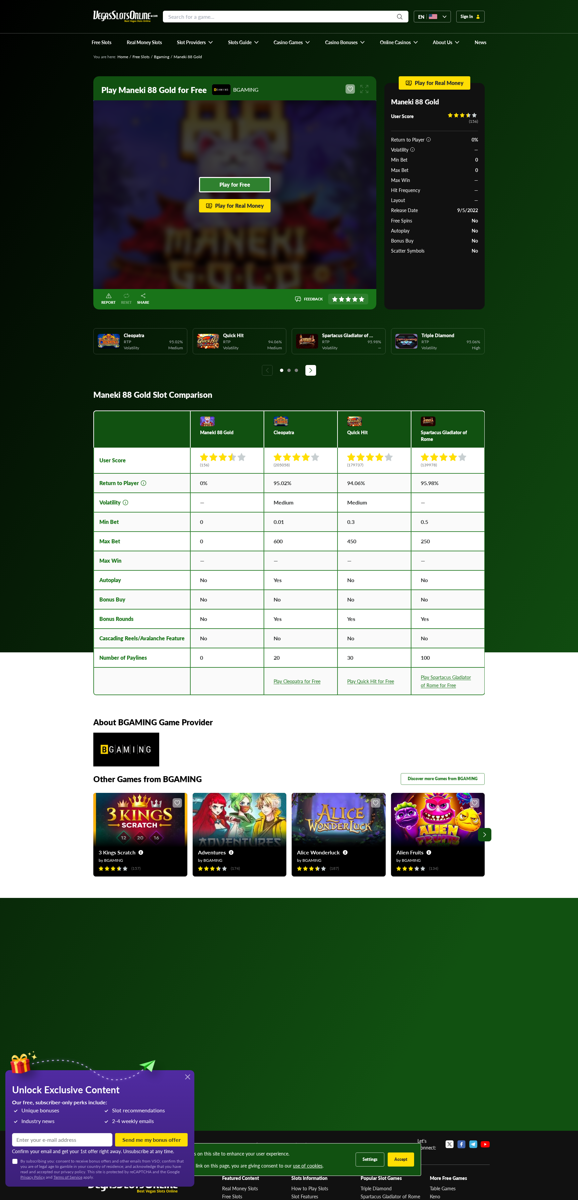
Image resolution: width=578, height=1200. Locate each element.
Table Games (443, 1188)
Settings (370, 1159)
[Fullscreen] (364, 89)
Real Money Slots (240, 1188)
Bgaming (161, 57)
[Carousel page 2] (289, 370)
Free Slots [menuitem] (101, 42)
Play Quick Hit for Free (370, 681)
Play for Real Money (239, 205)
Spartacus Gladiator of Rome (390, 1196)
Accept (400, 1159)
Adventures (212, 852)
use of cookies (307, 1165)
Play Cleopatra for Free (297, 681)
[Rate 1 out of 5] (335, 299)
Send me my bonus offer (151, 1139)
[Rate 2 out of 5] (341, 299)
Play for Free (234, 184)
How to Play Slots (309, 1188)
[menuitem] (195, 42)
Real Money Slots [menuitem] (144, 42)
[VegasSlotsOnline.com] (125, 16)
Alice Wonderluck (318, 852)
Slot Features (304, 1196)
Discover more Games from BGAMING (443, 778)
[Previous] (267, 370)
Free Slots (141, 57)
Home (122, 57)
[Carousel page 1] (281, 370)
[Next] (310, 370)
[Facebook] (461, 1144)
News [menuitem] (480, 42)
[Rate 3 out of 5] (348, 299)
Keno (435, 1196)
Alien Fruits (409, 852)
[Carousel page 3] (296, 370)
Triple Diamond (376, 1188)
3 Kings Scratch (117, 852)
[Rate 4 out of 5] (355, 299)
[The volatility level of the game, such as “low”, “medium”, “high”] (412, 149)
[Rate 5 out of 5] (361, 299)
